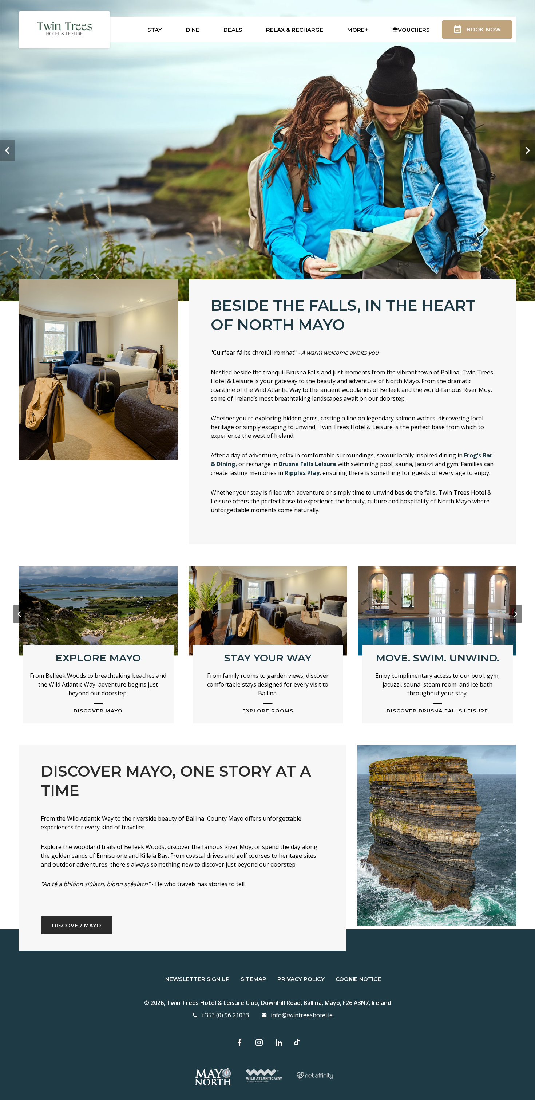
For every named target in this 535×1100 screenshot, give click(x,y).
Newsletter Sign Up (197, 978)
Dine (192, 29)
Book (484, 29)
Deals (232, 29)
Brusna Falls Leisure (307, 464)
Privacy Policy (301, 978)
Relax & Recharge (294, 29)
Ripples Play (302, 473)
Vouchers (414, 29)
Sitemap (253, 978)
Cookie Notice (358, 978)
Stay (154, 29)
